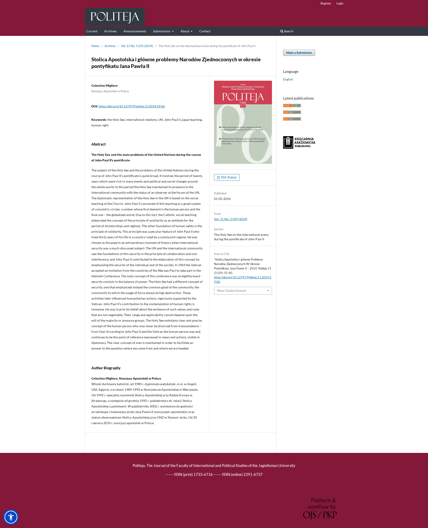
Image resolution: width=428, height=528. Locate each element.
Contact (204, 31)
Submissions (162, 31)
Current (91, 31)
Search (288, 31)
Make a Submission (299, 52)
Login (339, 3)
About (185, 31)
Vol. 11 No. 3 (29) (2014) (137, 46)
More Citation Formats (231, 290)
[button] (10, 517)
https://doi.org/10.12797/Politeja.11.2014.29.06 (132, 106)
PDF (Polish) (228, 177)
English (288, 79)
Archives (110, 31)
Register (326, 3)
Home (95, 46)
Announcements (134, 31)
